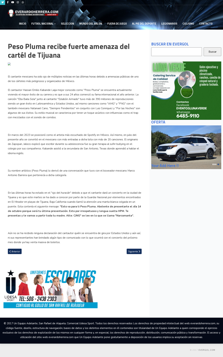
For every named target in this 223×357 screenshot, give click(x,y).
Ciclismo (188, 24)
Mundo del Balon (90, 24)
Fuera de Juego (117, 24)
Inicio (22, 24)
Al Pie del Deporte (144, 24)
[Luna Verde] (186, 90)
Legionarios (169, 24)
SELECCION (67, 24)
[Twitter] (2, 2)
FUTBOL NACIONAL (42, 24)
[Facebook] (7, 2)
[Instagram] (17, 2)
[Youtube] (12, 2)
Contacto (206, 24)
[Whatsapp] (22, 2)
